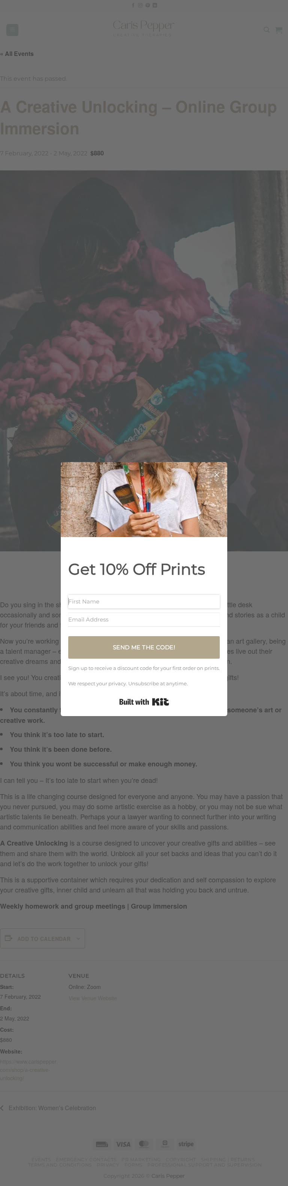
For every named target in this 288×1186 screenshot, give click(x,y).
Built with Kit (144, 702)
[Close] (216, 476)
